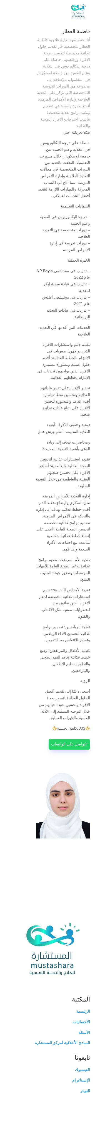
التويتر (85, 1090)
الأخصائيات (81, 1022)
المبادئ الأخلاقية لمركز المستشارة (62, 1042)
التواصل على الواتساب (69, 744)
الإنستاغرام (81, 1080)
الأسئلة (84, 1032)
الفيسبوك (82, 1069)
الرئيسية (83, 1011)
